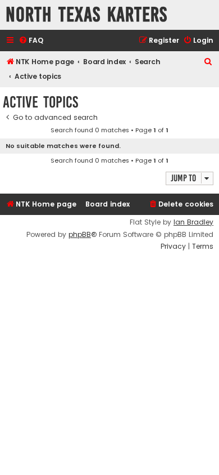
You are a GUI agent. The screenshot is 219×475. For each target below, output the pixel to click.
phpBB (80, 234)
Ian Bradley (193, 222)
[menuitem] (31, 40)
